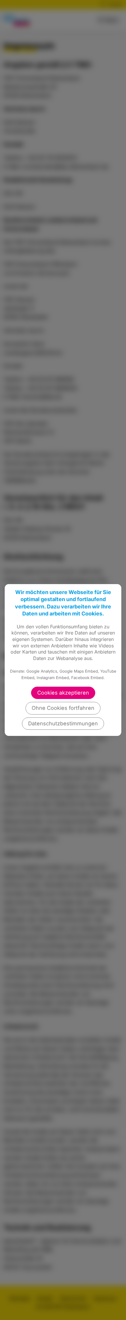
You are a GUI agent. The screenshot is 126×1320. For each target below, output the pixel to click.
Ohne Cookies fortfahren (63, 708)
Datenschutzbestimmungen (63, 723)
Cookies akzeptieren (63, 693)
